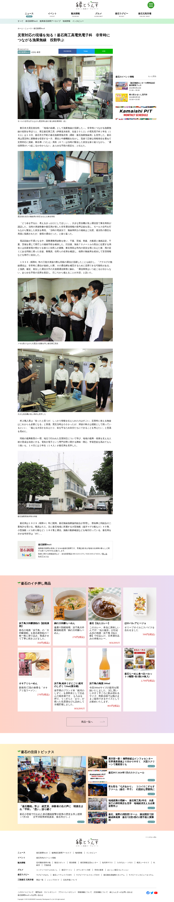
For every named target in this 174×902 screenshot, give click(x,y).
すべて (20, 21)
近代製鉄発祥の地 (43, 863)
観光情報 (21, 863)
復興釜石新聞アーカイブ (50, 21)
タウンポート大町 (83, 870)
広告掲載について (101, 892)
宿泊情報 (72, 863)
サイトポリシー (50, 892)
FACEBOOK (67, 51)
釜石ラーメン (67, 870)
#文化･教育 (35, 52)
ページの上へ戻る (150, 837)
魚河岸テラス (107, 863)
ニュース (21, 853)
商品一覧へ (87, 722)
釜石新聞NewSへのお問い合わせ (30, 895)
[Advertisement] (136, 53)
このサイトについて (26, 892)
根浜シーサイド (143, 863)
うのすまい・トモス (125, 863)
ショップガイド (53, 880)
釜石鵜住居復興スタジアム (114, 875)
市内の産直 (98, 870)
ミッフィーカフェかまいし (47, 870)
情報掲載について (85, 892)
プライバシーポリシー (67, 892)
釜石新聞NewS (31, 21)
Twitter (86, 51)
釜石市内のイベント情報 (46, 858)
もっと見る (152, 76)
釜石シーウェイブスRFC (62, 875)
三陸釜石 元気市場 (25, 880)
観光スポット (60, 863)
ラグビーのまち (42, 875)
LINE (103, 51)
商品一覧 (39, 880)
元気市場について (70, 880)
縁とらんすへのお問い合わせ (121, 892)
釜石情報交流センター (89, 863)
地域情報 (66, 21)
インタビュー (78, 21)
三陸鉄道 (47, 865)
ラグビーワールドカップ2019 (87, 875)
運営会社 (38, 892)
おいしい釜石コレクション (118, 870)
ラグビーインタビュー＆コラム (141, 875)
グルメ (20, 870)
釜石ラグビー (23, 875)
